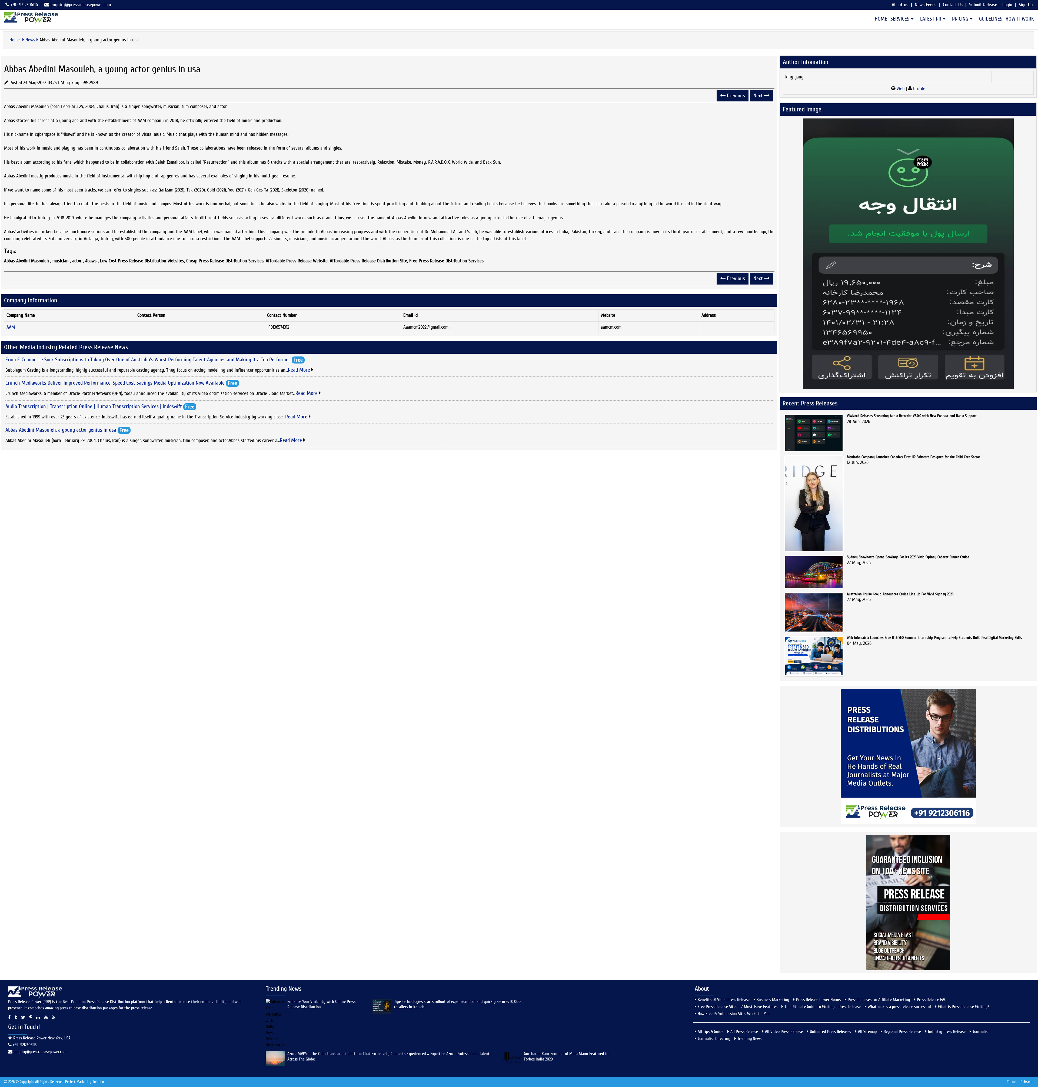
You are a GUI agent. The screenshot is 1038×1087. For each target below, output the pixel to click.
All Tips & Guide (710, 1031)
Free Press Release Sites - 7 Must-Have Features (737, 1006)
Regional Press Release (902, 1031)
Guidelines (990, 19)
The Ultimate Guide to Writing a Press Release (822, 1006)
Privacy (1026, 1081)
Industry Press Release (947, 1031)
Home (881, 19)
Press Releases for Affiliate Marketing (879, 999)
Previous (735, 95)
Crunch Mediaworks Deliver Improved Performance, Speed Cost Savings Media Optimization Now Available (115, 383)
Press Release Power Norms (818, 999)
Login (1007, 5)
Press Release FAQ (932, 999)
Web (900, 88)
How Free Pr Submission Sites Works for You (734, 1013)
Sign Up (1026, 5)
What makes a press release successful (899, 1006)
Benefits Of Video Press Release (724, 999)
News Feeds (925, 5)
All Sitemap (867, 1031)
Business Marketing (773, 999)
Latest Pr (931, 19)
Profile (918, 88)
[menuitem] (879, 18)
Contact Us (953, 5)
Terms (1011, 1081)
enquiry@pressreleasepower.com (81, 5)
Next (758, 95)
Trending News (749, 1038)
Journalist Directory (714, 1038)
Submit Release (983, 5)
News (30, 40)
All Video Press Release (784, 1031)
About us (900, 5)
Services (900, 19)
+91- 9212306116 (23, 5)
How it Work (1020, 19)
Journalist (981, 1031)
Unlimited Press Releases (830, 1031)
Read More (299, 370)
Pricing (961, 19)
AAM (10, 327)
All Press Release (744, 1031)
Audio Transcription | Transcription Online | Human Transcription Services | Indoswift (93, 406)
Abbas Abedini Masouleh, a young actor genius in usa (60, 430)
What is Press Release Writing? (963, 1006)
